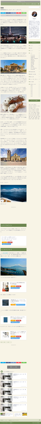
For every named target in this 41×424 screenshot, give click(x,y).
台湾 (33, 113)
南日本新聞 (5, 253)
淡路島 (29, 116)
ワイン (29, 112)
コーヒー (6, 342)
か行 (35, 86)
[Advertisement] (13, 215)
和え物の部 (35, 56)
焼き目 (32, 116)
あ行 (35, 85)
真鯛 (36, 116)
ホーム (23, 3)
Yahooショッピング (20, 304)
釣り (38, 117)
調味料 (35, 65)
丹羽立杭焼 (38, 112)
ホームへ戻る (14, 367)
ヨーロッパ (10, 342)
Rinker (15, 284)
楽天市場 (10, 242)
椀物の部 (35, 59)
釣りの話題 (35, 81)
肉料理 (39, 116)
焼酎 (34, 116)
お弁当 (35, 48)
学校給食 (38, 113)
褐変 (29, 117)
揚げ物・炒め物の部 (35, 58)
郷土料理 (36, 117)
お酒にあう (35, 104)
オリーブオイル (30, 107)
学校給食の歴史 (35, 71)
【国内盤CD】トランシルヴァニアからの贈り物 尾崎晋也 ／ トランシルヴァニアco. (18, 301)
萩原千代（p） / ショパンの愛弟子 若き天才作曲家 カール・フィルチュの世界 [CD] (18, 332)
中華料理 (35, 112)
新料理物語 (3, 3)
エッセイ (35, 45)
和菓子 (35, 113)
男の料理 (35, 63)
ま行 (35, 92)
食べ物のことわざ (35, 84)
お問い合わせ (33, 3)
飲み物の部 (35, 69)
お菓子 (2, 342)
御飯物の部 (35, 57)
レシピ (35, 53)
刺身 (29, 113)
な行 (35, 90)
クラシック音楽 (30, 108)
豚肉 (31, 117)
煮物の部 (35, 62)
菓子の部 (35, 64)
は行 (35, 91)
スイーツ (38, 108)
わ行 (35, 96)
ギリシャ (35, 107)
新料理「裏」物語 (35, 74)
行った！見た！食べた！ (35, 79)
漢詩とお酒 (34, 76)
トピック (35, 50)
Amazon (4, 242)
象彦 (33, 117)
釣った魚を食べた (35, 68)
